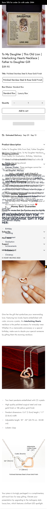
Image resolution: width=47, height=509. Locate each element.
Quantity (5, 102)
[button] (23, 117)
